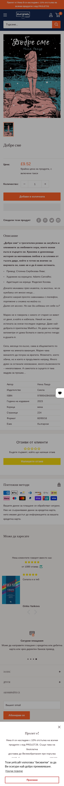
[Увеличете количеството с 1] (45, 184)
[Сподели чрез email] (58, 220)
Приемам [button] (32, 780)
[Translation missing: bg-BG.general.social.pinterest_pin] (45, 220)
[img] (32, 562)
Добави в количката (32, 196)
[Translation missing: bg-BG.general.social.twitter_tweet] (51, 220)
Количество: (11, 184)
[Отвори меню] (5, 15)
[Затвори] (59, 727)
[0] (58, 15)
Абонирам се (17, 715)
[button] (32, 207)
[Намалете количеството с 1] (24, 184)
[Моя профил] (51, 15)
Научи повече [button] (14, 771)
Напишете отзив (32, 461)
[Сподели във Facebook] (38, 220)
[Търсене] (56, 24)
